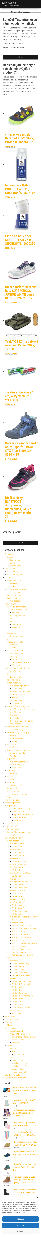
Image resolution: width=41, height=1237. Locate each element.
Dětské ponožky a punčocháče (21, 882)
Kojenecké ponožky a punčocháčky (25, 943)
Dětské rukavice (18, 855)
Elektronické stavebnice (18, 794)
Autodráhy (13, 656)
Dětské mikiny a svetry (18, 867)
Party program (12, 771)
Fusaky (12, 586)
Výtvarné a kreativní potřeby (20, 809)
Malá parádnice (15, 724)
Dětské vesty (17, 914)
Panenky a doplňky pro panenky (19, 750)
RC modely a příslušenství (19, 662)
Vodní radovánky (16, 700)
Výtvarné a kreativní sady (23, 814)
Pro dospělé (9, 1022)
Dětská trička (17, 847)
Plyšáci (12, 779)
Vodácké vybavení (18, 1069)
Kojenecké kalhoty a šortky (22, 931)
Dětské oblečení (11, 569)
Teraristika (11, 563)
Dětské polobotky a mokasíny (22, 996)
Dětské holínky (17, 990)
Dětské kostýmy (16, 712)
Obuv (9, 958)
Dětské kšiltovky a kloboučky (17, 575)
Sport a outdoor (11, 1028)
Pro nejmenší (12, 788)
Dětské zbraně (15, 671)
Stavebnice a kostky (14, 791)
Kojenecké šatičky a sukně (21, 949)
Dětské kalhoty (12, 572)
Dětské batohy (15, 583)
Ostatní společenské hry (18, 615)
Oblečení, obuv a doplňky (14, 838)
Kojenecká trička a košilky (21, 926)
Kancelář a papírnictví (13, 803)
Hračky (7, 639)
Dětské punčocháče (19, 888)
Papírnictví (11, 759)
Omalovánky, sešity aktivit (19, 762)
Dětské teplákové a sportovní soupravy (24, 917)
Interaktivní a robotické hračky (18, 727)
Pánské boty (14, 1010)
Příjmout (20, 1219)
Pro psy (10, 557)
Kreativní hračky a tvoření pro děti (19, 733)
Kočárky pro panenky (17, 753)
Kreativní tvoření (18, 811)
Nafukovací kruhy (20, 1063)
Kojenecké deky (13, 829)
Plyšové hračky (12, 776)
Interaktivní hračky (16, 730)
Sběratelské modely (17, 636)
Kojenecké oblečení (12, 826)
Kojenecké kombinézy (20, 934)
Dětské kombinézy (18, 908)
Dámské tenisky (18, 969)
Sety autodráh (17, 659)
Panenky (13, 756)
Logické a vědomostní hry (19, 610)
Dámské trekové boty (20, 972)
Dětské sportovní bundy (20, 911)
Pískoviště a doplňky (17, 694)
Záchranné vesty (20, 1072)
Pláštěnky (15, 1043)
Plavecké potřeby (11, 1019)
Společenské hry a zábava (17, 607)
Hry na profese (15, 718)
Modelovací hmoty (16, 738)
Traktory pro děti (16, 785)
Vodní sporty (14, 1057)
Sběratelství (11, 633)
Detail (13, 146)
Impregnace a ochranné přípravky (24, 1037)
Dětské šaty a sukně (17, 890)
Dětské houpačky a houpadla (20, 692)
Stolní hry (13, 621)
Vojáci (9, 797)
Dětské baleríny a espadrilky (22, 984)
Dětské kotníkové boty (20, 993)
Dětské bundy (17, 905)
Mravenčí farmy (15, 566)
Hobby (7, 630)
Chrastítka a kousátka (15, 642)
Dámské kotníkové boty (20, 964)
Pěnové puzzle (15, 592)
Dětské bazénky (15, 601)
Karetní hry (16, 627)
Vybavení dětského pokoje (17, 589)
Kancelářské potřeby (12, 823)
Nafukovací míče (16, 677)
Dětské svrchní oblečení (18, 902)
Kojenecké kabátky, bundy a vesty (24, 929)
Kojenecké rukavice (19, 946)
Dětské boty (14, 978)
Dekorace (13, 773)
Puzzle (12, 618)
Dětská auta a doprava (15, 651)
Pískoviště (15, 697)
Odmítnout (20, 1225)
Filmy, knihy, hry (10, 604)
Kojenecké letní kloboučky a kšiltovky (20, 832)
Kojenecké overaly (18, 940)
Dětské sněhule (17, 1002)
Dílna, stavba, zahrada (13, 595)
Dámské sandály (18, 967)
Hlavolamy (15, 613)
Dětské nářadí (15, 715)
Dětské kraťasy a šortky (18, 864)
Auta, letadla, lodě (16, 654)
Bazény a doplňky (13, 598)
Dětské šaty (16, 893)
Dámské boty (14, 961)
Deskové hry (16, 624)
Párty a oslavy (10, 1016)
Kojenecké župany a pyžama (22, 955)
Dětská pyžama (17, 876)
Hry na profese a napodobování (18, 706)
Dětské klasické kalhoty (20, 861)
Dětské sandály (17, 999)
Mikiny (9, 1025)
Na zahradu (11, 744)
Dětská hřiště (17, 689)
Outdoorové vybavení (15, 1031)
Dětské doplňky (15, 850)
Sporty (9, 1046)
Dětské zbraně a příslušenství (18, 668)
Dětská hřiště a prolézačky (19, 686)
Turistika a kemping (17, 1040)
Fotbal (14, 1051)
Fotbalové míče (20, 1054)
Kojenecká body (17, 923)
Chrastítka (13, 645)
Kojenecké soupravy (19, 952)
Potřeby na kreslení (19, 817)
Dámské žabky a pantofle (21, 975)
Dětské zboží (9, 577)
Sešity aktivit (16, 768)
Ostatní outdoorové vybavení (20, 1034)
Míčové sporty (15, 1048)
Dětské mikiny (17, 870)
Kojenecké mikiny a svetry (21, 937)
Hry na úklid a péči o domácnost (21, 721)
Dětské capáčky (18, 987)
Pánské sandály (18, 1013)
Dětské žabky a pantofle (21, 1008)
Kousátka (13, 648)
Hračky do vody (17, 703)
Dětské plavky (15, 879)
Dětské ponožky (18, 885)
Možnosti (20, 1232)
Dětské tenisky (17, 1005)
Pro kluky (10, 782)
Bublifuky (13, 747)
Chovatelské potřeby (12, 554)
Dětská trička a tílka (17, 844)
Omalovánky (16, 765)
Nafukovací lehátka (21, 1066)
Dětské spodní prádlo (17, 899)
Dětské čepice (17, 852)
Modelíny (15, 741)
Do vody (10, 674)
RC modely (16, 665)
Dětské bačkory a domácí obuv (23, 981)
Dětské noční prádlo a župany (20, 873)
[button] (37, 1198)
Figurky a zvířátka (13, 680)
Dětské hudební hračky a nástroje (22, 709)
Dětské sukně (17, 896)
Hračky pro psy (15, 560)
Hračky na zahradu (14, 683)
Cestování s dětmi (14, 580)
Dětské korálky (15, 735)
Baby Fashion (9, 2)
